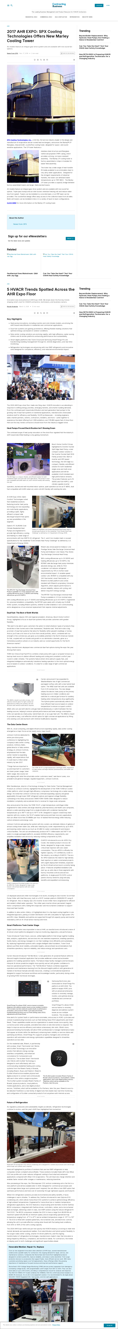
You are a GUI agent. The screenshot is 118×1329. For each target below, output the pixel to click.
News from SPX (12, 53)
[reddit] (44, 60)
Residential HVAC (31, 17)
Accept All (109, 1325)
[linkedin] (38, 60)
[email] (47, 60)
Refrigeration (74, 17)
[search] (11, 5)
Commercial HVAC (46, 17)
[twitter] (41, 60)
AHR (8, 26)
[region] (59, 1325)
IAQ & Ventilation (61, 17)
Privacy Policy (56, 1325)
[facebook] (35, 60)
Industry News (87, 17)
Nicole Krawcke (12, 306)
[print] (74, 60)
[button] (8, 5)
